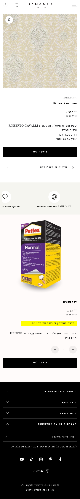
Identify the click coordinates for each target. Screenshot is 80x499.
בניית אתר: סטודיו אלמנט (40, 490)
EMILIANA (70, 98)
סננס (47, 485)
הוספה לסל (40, 151)
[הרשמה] (5, 437)
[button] (16, 5)
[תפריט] (74, 5)
